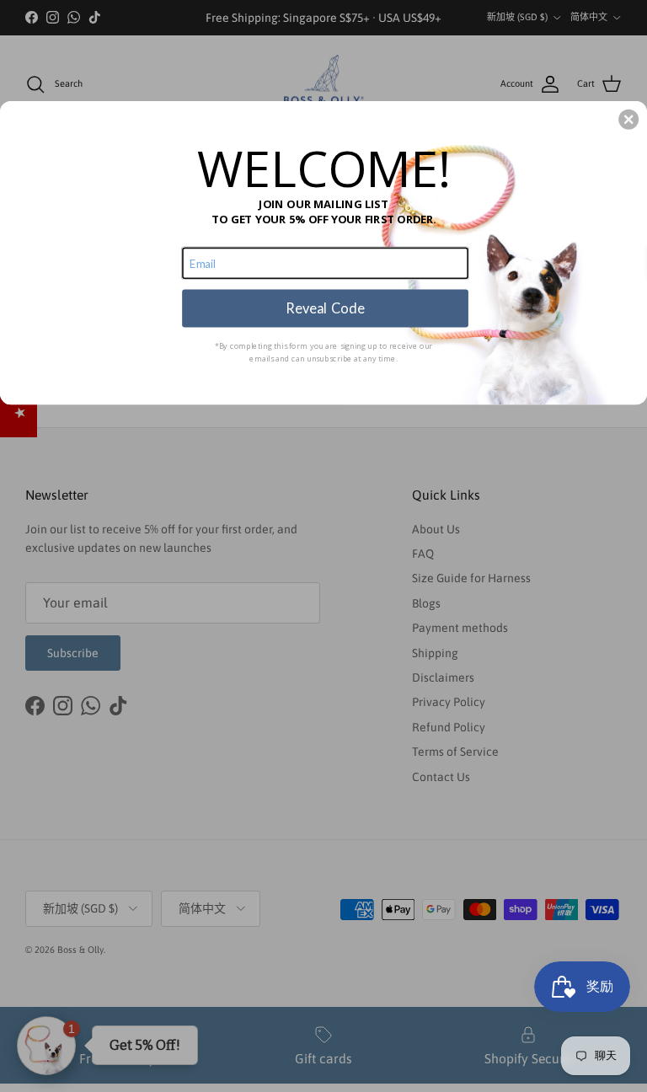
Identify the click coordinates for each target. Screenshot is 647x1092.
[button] (628, 120)
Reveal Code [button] (325, 308)
